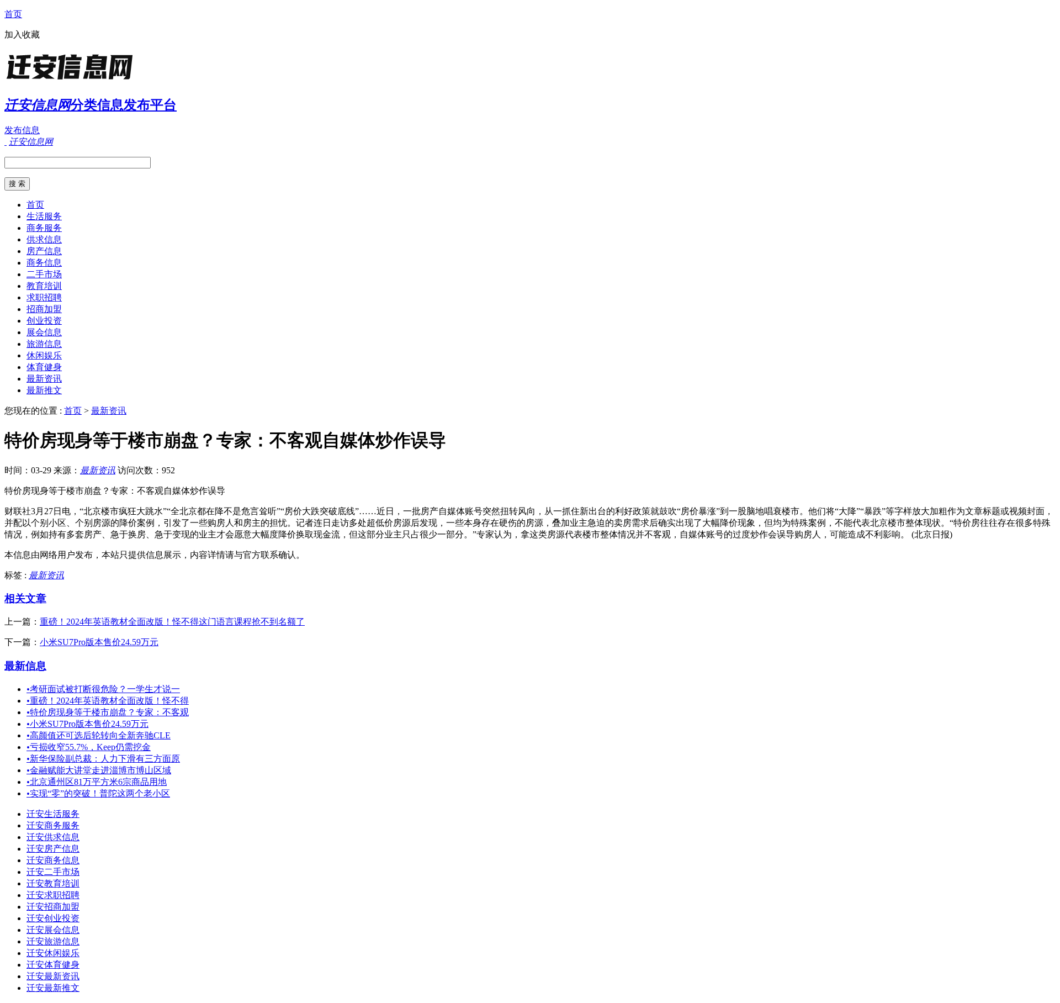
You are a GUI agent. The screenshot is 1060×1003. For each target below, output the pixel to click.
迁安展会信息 (53, 930)
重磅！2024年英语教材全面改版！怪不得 (107, 700)
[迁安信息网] (73, 80)
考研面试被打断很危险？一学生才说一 (103, 689)
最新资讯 (44, 378)
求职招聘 (44, 297)
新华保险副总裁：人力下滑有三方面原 (103, 758)
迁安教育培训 (53, 883)
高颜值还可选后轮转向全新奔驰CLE (98, 735)
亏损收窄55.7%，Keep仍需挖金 (88, 747)
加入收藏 (22, 34)
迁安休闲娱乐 (53, 953)
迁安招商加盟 (53, 906)
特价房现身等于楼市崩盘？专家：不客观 (107, 712)
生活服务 (44, 216)
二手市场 (44, 274)
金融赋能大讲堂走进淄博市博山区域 (98, 770)
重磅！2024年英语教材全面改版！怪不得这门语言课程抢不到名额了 (172, 621)
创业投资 (44, 320)
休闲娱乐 (44, 355)
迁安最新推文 (53, 988)
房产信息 (44, 251)
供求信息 (44, 239)
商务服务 (44, 228)
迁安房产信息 (53, 848)
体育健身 (44, 367)
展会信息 (44, 332)
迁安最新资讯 (53, 976)
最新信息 (25, 666)
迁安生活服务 (53, 814)
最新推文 (44, 390)
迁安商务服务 (53, 825)
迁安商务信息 (53, 860)
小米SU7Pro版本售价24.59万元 (99, 642)
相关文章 (25, 598)
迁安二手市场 (53, 872)
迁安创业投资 (53, 918)
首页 (13, 14)
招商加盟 (44, 309)
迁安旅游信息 (53, 941)
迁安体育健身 (53, 964)
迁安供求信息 (53, 837)
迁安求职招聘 (53, 895)
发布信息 (22, 130)
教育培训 (44, 286)
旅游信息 (44, 344)
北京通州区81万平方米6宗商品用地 (96, 781)
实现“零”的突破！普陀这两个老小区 (98, 793)
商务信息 (44, 262)
